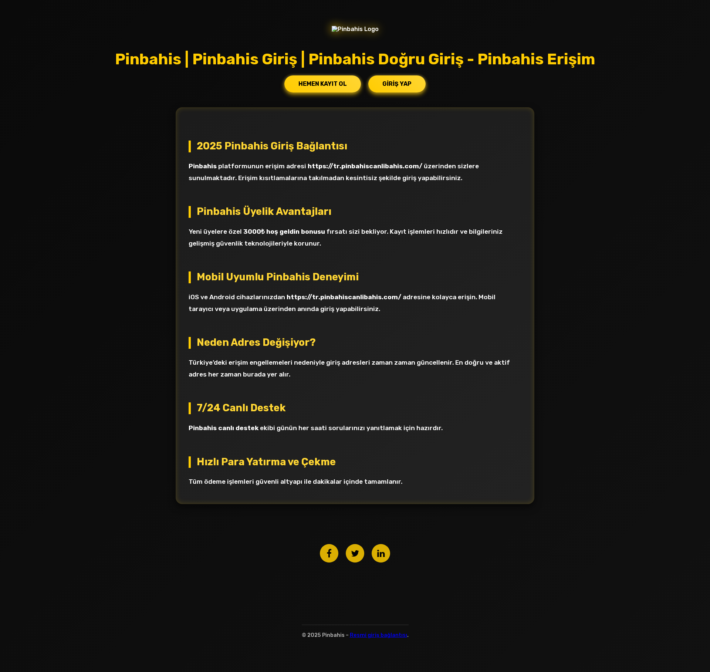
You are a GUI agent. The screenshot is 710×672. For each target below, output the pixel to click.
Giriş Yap (397, 83)
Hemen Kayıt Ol (322, 83)
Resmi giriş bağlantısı (378, 635)
